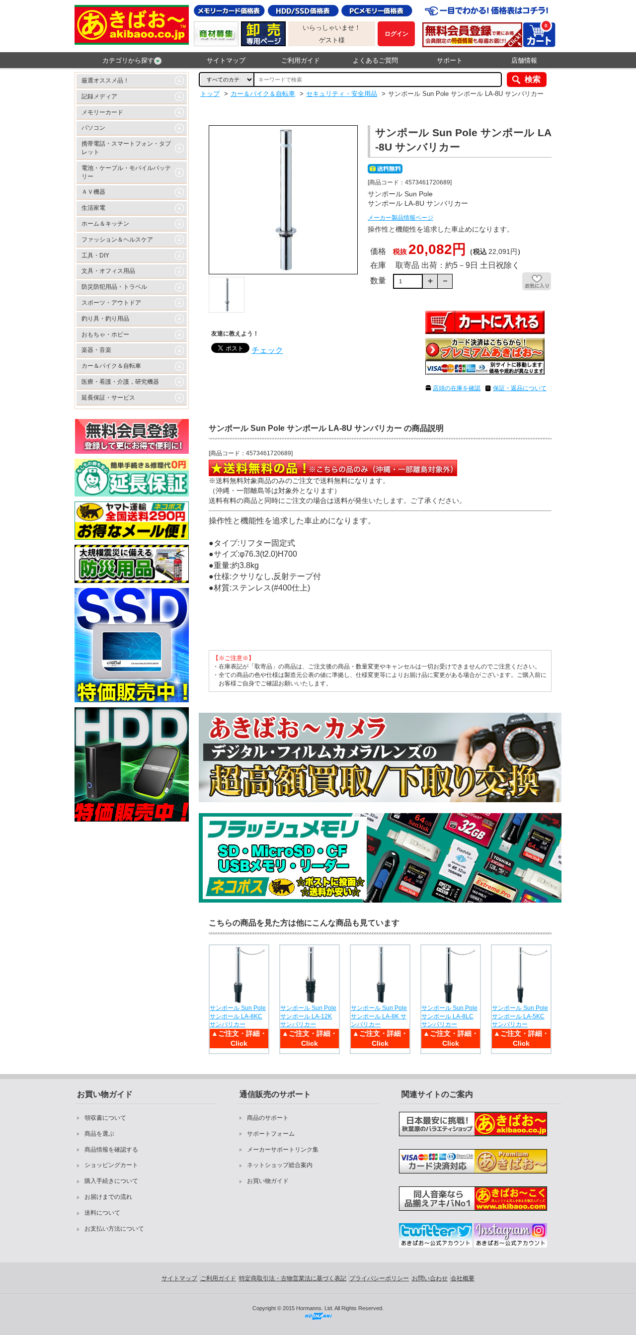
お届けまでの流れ (108, 1196)
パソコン (93, 127)
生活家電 (93, 207)
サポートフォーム (271, 1133)
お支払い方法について (114, 1228)
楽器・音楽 (96, 349)
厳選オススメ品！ (105, 80)
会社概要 (463, 1278)
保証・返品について (520, 388)
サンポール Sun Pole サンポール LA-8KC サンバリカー (238, 1016)
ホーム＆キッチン (105, 223)
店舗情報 (524, 60)
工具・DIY (95, 255)
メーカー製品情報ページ (400, 217)
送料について (102, 1212)
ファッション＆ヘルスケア (117, 239)
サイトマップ (226, 60)
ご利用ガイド (300, 60)
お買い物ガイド (268, 1180)
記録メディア (99, 96)
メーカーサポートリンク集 (282, 1149)
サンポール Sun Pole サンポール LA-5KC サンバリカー (520, 1016)
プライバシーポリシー (379, 1278)
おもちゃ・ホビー (105, 334)
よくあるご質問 (375, 60)
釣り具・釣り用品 (105, 318)
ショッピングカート (111, 1165)
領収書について (105, 1117)
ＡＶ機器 (93, 191)
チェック (267, 350)
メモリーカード (102, 112)
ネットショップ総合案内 (280, 1165)
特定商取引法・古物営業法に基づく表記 (292, 1278)
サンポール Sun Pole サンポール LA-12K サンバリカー (308, 1016)
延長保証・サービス (108, 397)
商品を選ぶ (99, 1133)
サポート (450, 60)
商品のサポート (268, 1117)
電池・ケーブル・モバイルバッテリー (126, 172)
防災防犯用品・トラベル (114, 286)
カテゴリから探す (128, 60)
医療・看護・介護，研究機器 (120, 381)
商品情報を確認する (111, 1149)
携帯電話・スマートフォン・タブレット (126, 148)
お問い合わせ (430, 1278)
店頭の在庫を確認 (456, 388)
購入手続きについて (111, 1180)
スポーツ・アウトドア (111, 302)
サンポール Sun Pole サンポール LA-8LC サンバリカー (449, 1016)
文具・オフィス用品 (108, 270)
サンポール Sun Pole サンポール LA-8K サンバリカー (379, 1016)
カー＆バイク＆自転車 (111, 365)
